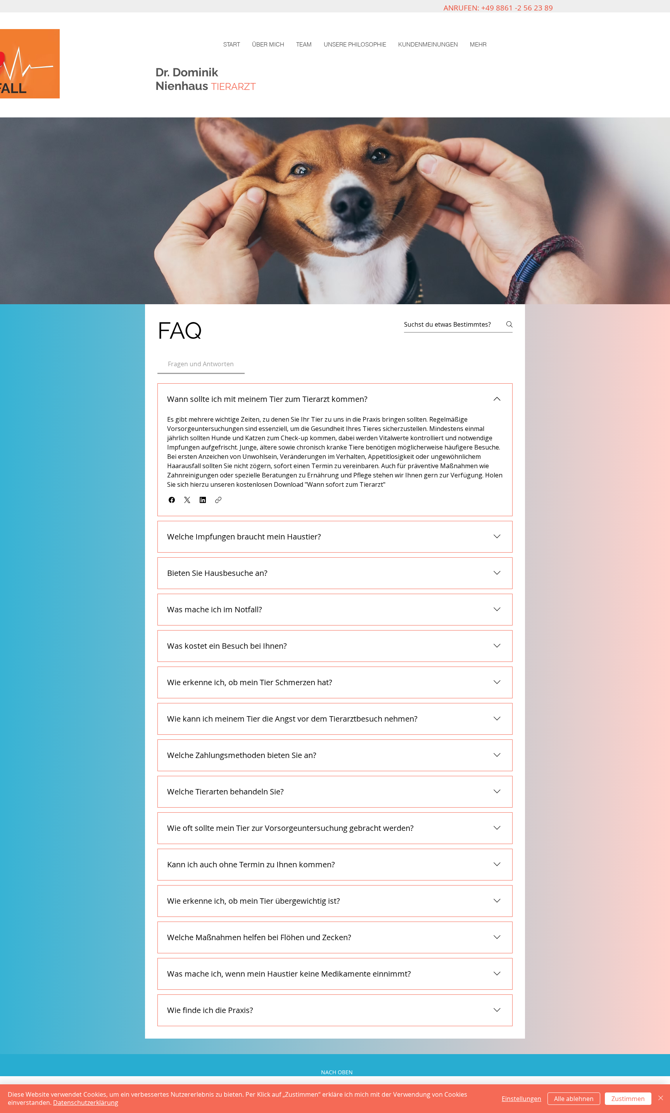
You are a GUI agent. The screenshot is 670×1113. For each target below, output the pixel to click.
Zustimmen (628, 1098)
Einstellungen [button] (521, 1098)
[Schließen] (660, 1099)
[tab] (201, 364)
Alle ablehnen (574, 1098)
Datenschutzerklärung (85, 1102)
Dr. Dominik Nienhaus (188, 79)
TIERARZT (233, 86)
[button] (171, 500)
